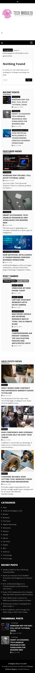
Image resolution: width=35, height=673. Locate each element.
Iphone (14, 285)
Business (15, 330)
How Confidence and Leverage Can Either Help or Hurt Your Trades (17, 435)
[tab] (10, 281)
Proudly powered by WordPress (14, 666)
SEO (4, 548)
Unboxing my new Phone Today (21, 289)
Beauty (5, 514)
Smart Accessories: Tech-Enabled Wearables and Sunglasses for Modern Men (21, 118)
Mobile (20, 285)
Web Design (7, 559)
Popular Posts (10, 281)
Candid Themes (23, 669)
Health (5, 535)
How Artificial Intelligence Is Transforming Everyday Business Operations (21, 138)
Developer (7, 521)
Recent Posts (22, 281)
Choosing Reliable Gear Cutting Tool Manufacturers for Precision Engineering (16, 479)
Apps (5, 507)
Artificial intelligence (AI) (20, 130)
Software (6, 552)
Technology (16, 97)
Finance (6, 531)
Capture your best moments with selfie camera (21, 302)
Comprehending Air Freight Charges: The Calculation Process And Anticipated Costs (22, 338)
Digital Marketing (17, 311)
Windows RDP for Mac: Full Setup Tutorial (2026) (20, 102)
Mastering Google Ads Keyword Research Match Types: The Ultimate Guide (22, 319)
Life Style (6, 541)
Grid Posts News (11, 361)
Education (7, 528)
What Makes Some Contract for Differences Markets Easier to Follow (17, 390)
